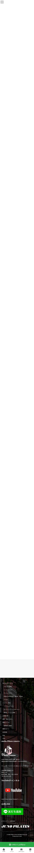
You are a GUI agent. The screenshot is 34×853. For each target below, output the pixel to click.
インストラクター (8, 689)
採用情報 (5, 732)
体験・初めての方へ (8, 719)
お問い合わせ (21, 851)
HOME (3, 851)
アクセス (6, 699)
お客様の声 (5, 716)
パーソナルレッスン (9, 706)
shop (4, 738)
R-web (20, 836)
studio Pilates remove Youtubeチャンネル (12, 799)
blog (4, 735)
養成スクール (6, 722)
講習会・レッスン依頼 (9, 712)
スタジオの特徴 (8, 686)
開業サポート (6, 729)
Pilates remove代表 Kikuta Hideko (13, 696)
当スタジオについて (8, 683)
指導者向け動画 (8, 725)
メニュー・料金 (6, 703)
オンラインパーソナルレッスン (12, 709)
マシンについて (8, 693)
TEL (30, 851)
